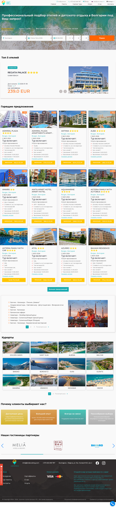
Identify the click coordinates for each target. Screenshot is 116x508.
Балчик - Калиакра (17, 310)
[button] (2, 446)
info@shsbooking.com (30, 463)
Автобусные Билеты (92, 28)
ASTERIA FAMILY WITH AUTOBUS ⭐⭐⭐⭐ (101, 190)
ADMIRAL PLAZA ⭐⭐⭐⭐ (10, 132)
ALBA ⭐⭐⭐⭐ (98, 131)
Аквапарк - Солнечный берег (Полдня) (25, 320)
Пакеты (64, 4)
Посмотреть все (41, 327)
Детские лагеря (70, 28)
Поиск (102, 38)
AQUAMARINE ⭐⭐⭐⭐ (67, 190)
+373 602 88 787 (75, 1)
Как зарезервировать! (1, 475)
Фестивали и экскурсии (47, 28)
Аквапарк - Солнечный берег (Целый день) (26, 318)
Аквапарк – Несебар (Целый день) (23, 315)
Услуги (90, 4)
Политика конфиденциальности (75, 499)
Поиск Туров (25, 28)
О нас (100, 4)
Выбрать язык (98, 1)
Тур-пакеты (7, 480)
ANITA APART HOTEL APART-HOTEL (42, 190)
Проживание (7, 28)
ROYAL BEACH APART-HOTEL (24, 72)
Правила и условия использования (102, 499)
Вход (86, 1)
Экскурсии (6, 476)
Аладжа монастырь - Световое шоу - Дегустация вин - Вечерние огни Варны (37, 306)
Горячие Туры (77, 4)
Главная (53, 4)
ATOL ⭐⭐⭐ (38, 248)
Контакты (110, 4)
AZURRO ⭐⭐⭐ (69, 248)
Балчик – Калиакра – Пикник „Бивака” (25, 302)
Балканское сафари (17, 312)
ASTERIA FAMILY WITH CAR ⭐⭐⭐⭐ (12, 249)
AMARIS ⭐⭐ (8, 189)
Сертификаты (30, 476)
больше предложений (58, 289)
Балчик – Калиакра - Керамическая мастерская (28, 323)
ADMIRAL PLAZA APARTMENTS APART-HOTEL (42, 133)
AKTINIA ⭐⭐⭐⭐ (69, 131)
